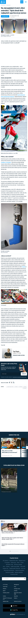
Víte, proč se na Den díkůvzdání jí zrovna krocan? (9, 451)
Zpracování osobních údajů (18, 593)
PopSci (24, 266)
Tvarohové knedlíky (9, 572)
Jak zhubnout (5, 560)
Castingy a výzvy (17, 588)
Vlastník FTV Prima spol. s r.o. (7, 599)
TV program (7, 562)
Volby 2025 (22, 566)
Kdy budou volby (9, 564)
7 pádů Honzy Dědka (14, 566)
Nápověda (16, 596)
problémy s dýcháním (6, 162)
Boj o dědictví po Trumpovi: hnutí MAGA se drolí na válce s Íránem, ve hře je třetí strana (14, 532)
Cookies (4, 596)
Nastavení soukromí (17, 601)
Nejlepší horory (22, 560)
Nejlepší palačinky (19, 572)
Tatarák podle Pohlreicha (14, 568)
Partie (18, 562)
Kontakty (15, 590)
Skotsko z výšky (5, 487)
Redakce (15, 598)
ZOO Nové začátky (18, 564)
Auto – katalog (6, 566)
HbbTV (4, 590)
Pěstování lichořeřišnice (9, 570)
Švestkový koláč (14, 574)
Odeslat (24, 373)
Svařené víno (5, 568)
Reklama (4, 588)
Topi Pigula (12, 17)
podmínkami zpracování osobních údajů (19, 377)
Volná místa (5, 586)
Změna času (13, 562)
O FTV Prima (5, 584)
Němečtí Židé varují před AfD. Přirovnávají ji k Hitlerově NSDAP (13, 545)
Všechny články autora (19, 355)
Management (16, 584)
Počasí (22, 562)
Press (15, 586)
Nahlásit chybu (5, 601)
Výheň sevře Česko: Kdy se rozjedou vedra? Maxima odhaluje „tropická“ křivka (12, 538)
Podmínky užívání (6, 592)
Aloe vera (23, 568)
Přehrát (4, 485)
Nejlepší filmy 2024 (13, 560)
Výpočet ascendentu (19, 570)
